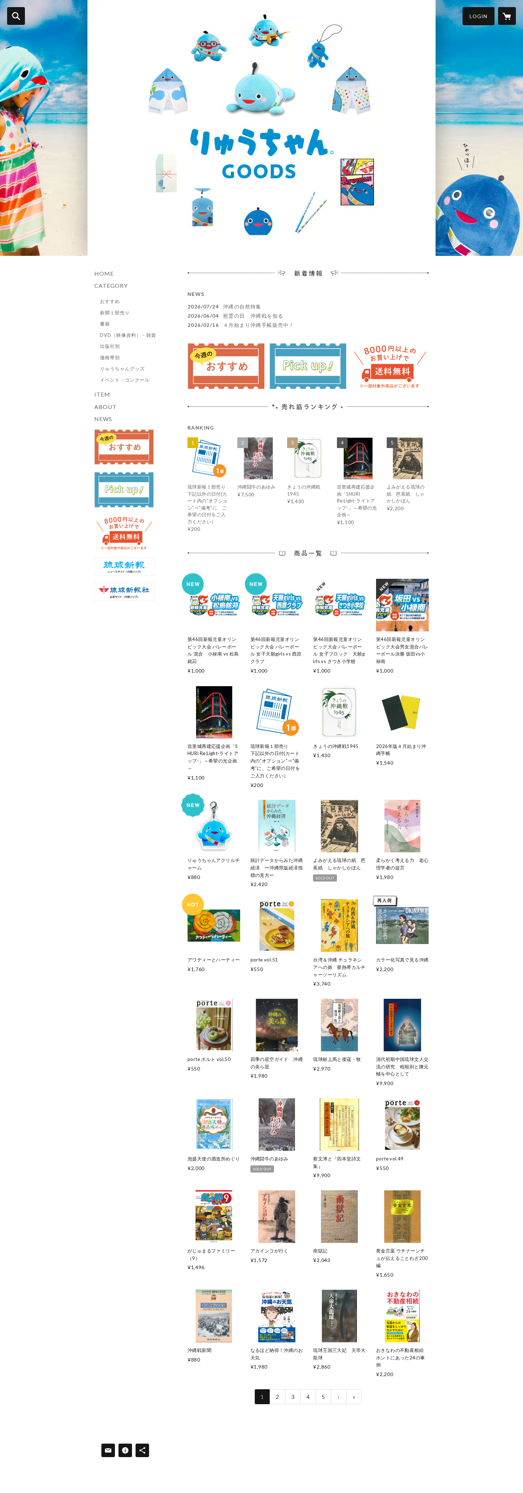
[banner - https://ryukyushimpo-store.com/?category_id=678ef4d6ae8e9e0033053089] (124, 447)
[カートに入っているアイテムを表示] (507, 16)
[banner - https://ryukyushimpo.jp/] (124, 567)
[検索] (16, 16)
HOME (104, 273)
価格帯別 (110, 357)
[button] (479, 16)
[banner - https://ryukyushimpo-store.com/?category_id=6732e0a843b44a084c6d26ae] (124, 490)
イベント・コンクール (125, 380)
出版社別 (110, 346)
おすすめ (110, 301)
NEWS (103, 418)
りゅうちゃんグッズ (122, 368)
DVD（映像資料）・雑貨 (128, 335)
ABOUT (105, 406)
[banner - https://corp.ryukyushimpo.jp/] (124, 592)
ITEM (102, 394)
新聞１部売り (115, 313)
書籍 (105, 324)
